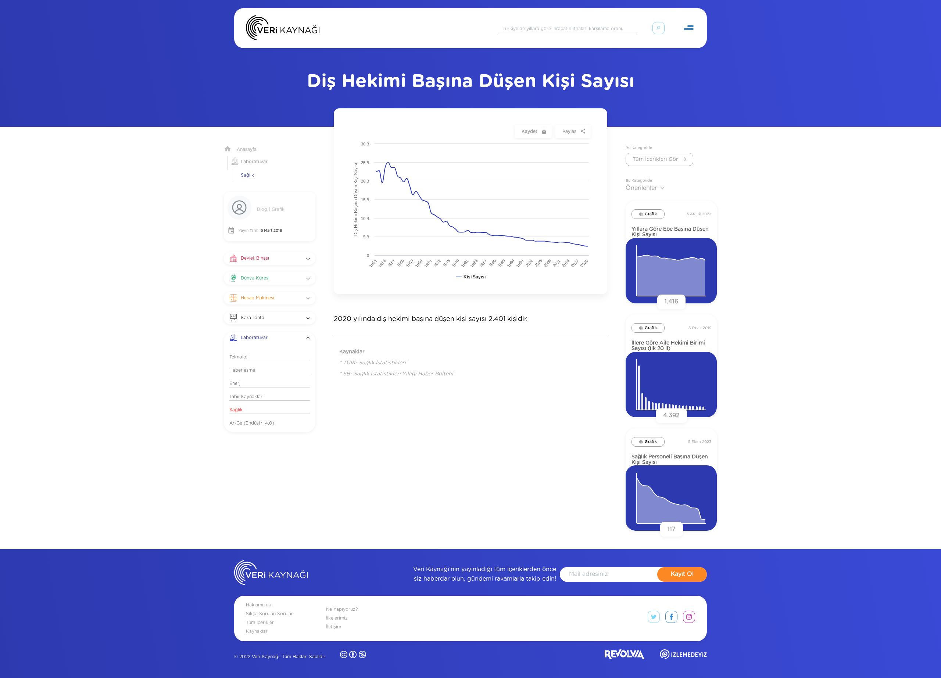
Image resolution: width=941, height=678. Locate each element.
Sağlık (247, 175)
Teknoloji (238, 357)
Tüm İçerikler (260, 622)
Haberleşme (242, 370)
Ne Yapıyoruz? (342, 609)
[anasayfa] (271, 574)
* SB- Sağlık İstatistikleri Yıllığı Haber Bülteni (396, 373)
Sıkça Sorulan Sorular (269, 614)
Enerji (235, 383)
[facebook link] (671, 618)
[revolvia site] (624, 656)
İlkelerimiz (337, 618)
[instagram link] (689, 618)
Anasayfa (247, 149)
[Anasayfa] (282, 29)
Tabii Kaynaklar (245, 396)
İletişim (333, 627)
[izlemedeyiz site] (683, 655)
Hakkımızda (258, 605)
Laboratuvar (254, 161)
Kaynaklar (257, 631)
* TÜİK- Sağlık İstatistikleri (372, 362)
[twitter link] (654, 618)
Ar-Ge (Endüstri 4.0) (251, 423)
